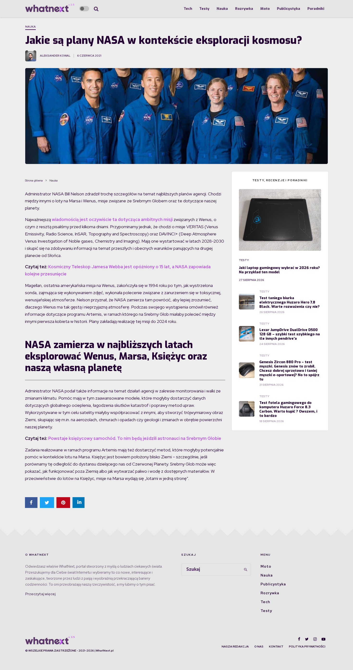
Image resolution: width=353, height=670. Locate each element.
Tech (188, 8)
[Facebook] (299, 639)
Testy (204, 8)
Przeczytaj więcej (40, 594)
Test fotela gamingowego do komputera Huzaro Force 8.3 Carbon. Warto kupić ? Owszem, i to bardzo (288, 409)
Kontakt (276, 646)
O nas (258, 646)
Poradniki (315, 8)
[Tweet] (47, 502)
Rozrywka (244, 8)
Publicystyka (288, 8)
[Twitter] (307, 639)
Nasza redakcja (235, 646)
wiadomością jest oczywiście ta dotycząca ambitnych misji (112, 219)
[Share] (31, 502)
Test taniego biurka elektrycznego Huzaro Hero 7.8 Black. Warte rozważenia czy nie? (289, 302)
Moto (265, 8)
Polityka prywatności (307, 646)
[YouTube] (323, 639)
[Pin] (63, 502)
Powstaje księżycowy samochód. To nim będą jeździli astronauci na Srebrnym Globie (134, 438)
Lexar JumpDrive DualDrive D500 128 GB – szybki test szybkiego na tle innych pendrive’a (289, 334)
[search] (246, 569)
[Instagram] (315, 639)
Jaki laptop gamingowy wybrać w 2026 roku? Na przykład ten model (279, 270)
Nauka (222, 8)
